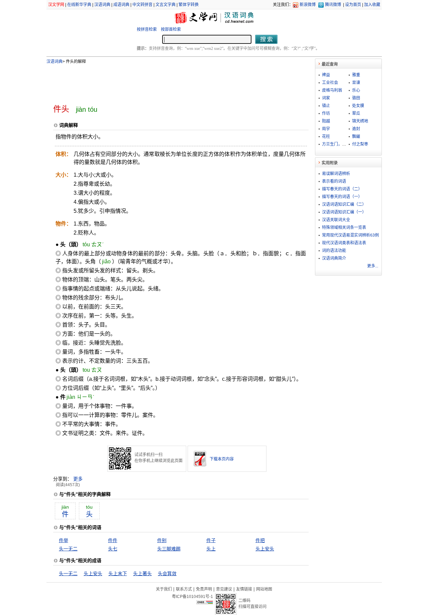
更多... (372, 266)
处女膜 (358, 105)
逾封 (356, 128)
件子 (211, 540)
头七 (112, 548)
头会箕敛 (167, 573)
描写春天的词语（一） (342, 196)
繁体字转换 (189, 4)
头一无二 (68, 548)
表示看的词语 (334, 181)
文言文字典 (165, 4)
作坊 (326, 113)
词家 (326, 98)
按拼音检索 (147, 29)
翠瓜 (356, 113)
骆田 (356, 98)
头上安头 (264, 548)
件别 (162, 540)
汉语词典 (102, 4)
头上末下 (117, 573)
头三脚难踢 (169, 548)
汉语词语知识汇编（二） (344, 204)
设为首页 (353, 4)
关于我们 (164, 589)
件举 (63, 540)
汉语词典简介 (334, 258)
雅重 (356, 75)
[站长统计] (204, 602)
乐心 (356, 90)
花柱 (326, 136)
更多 (78, 478)
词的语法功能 (334, 250)
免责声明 (204, 589)
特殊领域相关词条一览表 (344, 227)
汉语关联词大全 (336, 219)
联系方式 (184, 589)
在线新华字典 (79, 4)
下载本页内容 (222, 459)
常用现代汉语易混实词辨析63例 (350, 235)
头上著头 (142, 573)
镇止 (326, 105)
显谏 (356, 82)
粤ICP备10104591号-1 (192, 596)
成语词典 (121, 4)
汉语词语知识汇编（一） (344, 212)
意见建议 (224, 589)
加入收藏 (372, 4)
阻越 (326, 121)
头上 (211, 548)
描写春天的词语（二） (342, 189)
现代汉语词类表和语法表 (344, 243)
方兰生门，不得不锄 (340, 144)
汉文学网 (56, 4)
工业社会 (330, 82)
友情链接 (244, 589)
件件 (112, 540)
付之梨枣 (360, 144)
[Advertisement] (170, 81)
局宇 (326, 128)
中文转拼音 (142, 4)
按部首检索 (171, 29)
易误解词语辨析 (336, 173)
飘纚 (356, 136)
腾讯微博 (333, 4)
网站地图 (264, 589)
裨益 (326, 75)
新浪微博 (308, 4)
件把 (260, 540)
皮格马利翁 (332, 90)
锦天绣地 (360, 121)
